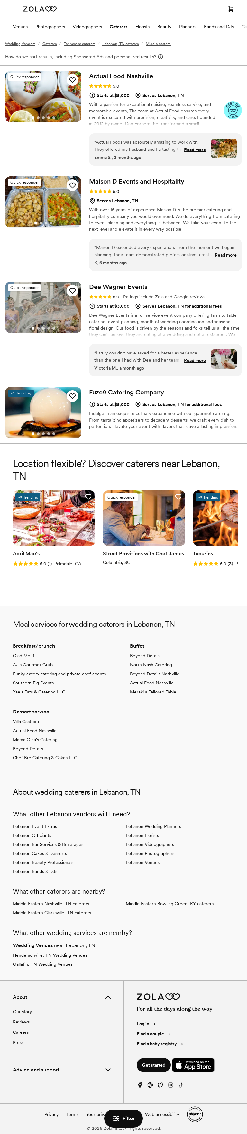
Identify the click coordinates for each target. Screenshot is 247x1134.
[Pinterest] (150, 1086)
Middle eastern (158, 44)
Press (18, 1042)
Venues (20, 26)
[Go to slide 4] (48, 118)
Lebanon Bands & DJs (35, 871)
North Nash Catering (151, 664)
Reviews (21, 1021)
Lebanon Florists (142, 835)
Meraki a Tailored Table (153, 691)
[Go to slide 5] (53, 118)
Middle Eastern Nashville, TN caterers (51, 903)
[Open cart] (231, 9)
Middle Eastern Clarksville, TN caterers (52, 912)
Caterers (119, 26)
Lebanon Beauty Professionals (43, 862)
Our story (22, 1011)
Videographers (87, 26)
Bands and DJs (219, 26)
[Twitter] (160, 1086)
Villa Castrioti (26, 721)
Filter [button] (129, 1118)
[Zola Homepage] (40, 9)
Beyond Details (145, 655)
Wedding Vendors (20, 44)
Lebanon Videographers (150, 844)
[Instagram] (171, 1086)
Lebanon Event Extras (35, 826)
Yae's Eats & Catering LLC (39, 691)
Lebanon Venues (143, 862)
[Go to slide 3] (43, 118)
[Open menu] (17, 9)
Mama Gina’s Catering (35, 739)
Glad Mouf (23, 655)
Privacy (51, 1114)
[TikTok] (181, 1086)
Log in (143, 1023)
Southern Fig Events (33, 682)
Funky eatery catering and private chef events (59, 673)
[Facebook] (140, 1086)
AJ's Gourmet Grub (33, 664)
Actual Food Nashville (152, 682)
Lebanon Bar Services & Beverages (48, 844)
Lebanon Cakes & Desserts (40, 853)
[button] (72, 80)
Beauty (164, 26)
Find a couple (150, 1033)
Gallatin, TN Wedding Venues (42, 964)
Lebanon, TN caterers (120, 44)
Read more (195, 149)
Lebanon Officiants (32, 835)
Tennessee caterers (79, 44)
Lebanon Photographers (150, 853)
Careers (21, 1032)
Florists (142, 26)
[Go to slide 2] (38, 118)
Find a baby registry (157, 1043)
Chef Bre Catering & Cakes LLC (45, 757)
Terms (72, 1114)
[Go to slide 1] (33, 118)
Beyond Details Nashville (154, 673)
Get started (153, 1065)
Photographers (50, 26)
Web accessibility (162, 1114)
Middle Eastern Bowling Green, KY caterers (170, 903)
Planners (187, 26)
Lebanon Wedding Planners (153, 826)
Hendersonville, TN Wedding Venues (50, 955)
